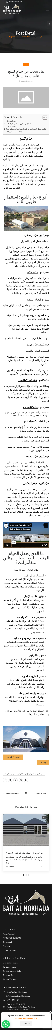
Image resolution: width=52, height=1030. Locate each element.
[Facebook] (5, 780)
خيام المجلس (30, 483)
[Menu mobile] (47, 9)
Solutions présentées (14, 957)
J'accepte (26, 1023)
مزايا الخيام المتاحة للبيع (16, 132)
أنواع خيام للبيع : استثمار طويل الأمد (18, 124)
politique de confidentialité (26, 1018)
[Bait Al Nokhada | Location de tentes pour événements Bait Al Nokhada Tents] (12, 9)
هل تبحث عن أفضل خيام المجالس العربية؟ (24, 852)
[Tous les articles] (26, 793)
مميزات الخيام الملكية (15, 126)
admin (11, 866)
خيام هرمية (32, 344)
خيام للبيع (13, 121)
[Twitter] (10, 780)
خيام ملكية (32, 272)
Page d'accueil (14, 37)
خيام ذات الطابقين (27, 380)
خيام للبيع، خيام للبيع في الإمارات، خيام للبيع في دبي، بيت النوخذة (24, 773)
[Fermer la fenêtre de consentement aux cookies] (50, 1012)
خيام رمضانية (31, 235)
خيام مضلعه (32, 456)
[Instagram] (21, 780)
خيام (42, 37)
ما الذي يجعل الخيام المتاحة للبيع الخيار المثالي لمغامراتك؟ (26, 129)
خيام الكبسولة (30, 406)
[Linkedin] (26, 780)
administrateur (27, 81)
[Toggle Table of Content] (44, 117)
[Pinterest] (15, 780)
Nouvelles (26, 37)
